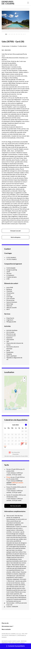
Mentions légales (19, 643)
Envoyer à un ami (16, 231)
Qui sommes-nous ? (7, 626)
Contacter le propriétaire (16, 646)
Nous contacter (6, 629)
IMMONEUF (12, 635)
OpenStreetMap (8, 409)
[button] (6, 33)
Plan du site (5, 623)
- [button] (24, 380)
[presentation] (26, 425)
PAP (23, 633)
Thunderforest (15, 408)
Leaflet (6, 408)
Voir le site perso (15, 237)
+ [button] (24, 378)
